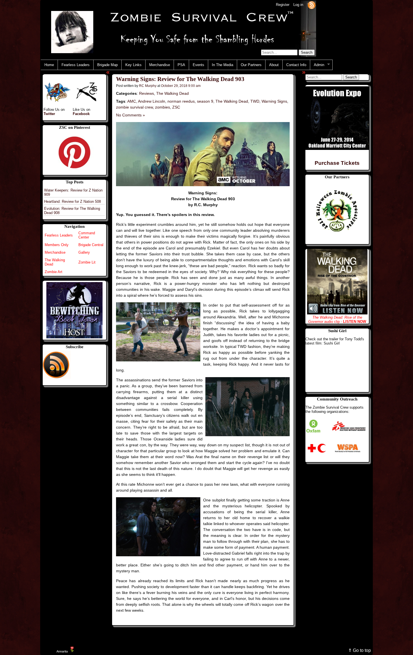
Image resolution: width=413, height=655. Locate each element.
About (274, 65)
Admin (317, 65)
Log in (298, 5)
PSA (181, 65)
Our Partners (251, 65)
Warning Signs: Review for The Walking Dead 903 (180, 79)
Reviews (146, 93)
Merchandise (159, 65)
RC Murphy (147, 85)
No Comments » (130, 115)
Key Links (133, 65)
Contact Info (296, 65)
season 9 (205, 101)
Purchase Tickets (337, 163)
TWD (254, 101)
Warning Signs (274, 101)
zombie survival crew (134, 107)
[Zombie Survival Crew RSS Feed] (311, 5)
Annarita (62, 651)
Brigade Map (107, 65)
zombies (162, 107)
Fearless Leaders (76, 65)
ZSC (176, 107)
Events (198, 65)
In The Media (222, 65)
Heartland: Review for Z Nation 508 (72, 201)
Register (282, 5)
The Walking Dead (172, 93)
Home (49, 65)
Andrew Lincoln (151, 101)
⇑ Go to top (359, 650)
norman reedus (181, 101)
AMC (131, 101)
